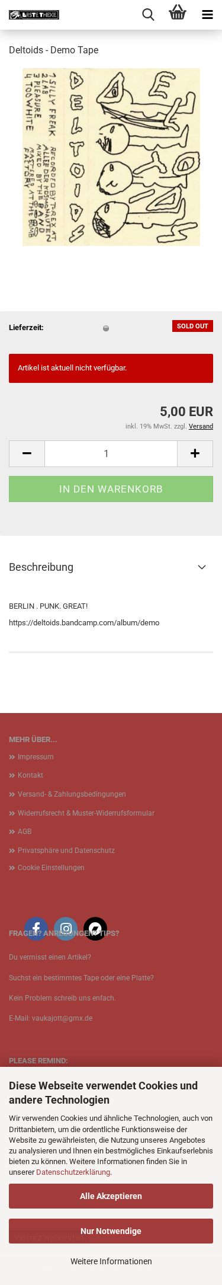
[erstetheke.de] (29, 15)
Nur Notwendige (111, 1231)
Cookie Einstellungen (51, 868)
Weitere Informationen (111, 1261)
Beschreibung (41, 567)
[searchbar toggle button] (148, 15)
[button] (26, 453)
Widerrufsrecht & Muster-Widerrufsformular (86, 813)
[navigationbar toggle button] (207, 15)
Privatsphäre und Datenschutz (66, 850)
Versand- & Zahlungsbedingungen (72, 794)
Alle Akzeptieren (111, 1196)
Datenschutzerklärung (73, 1172)
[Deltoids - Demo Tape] (111, 156)
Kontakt (30, 775)
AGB (24, 831)
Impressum (36, 757)
